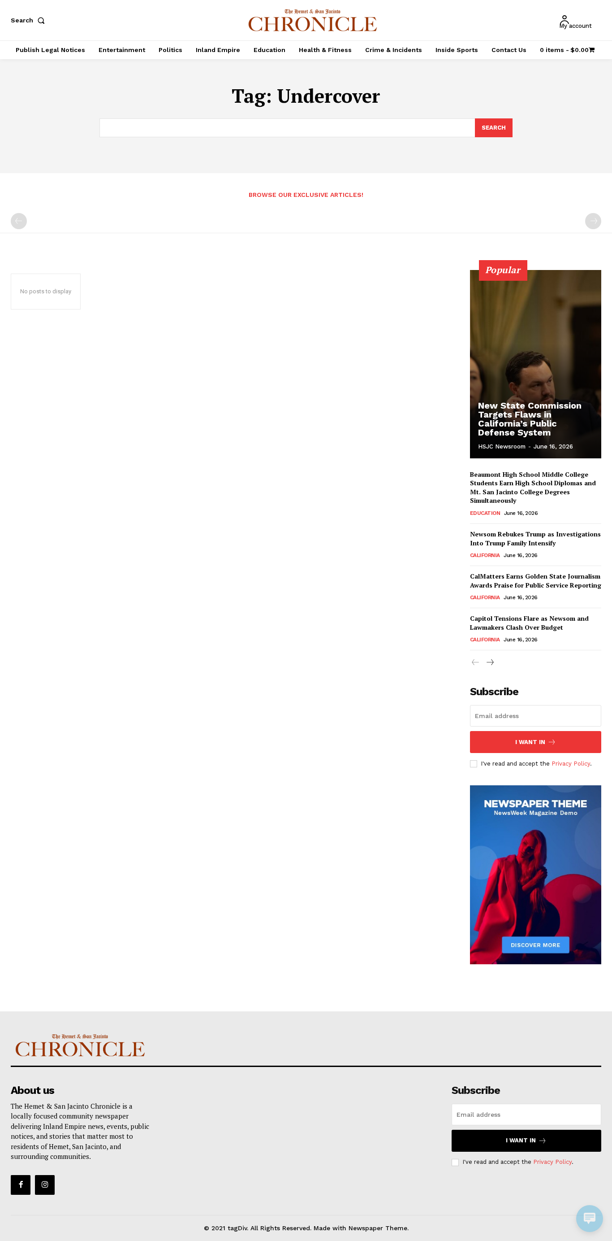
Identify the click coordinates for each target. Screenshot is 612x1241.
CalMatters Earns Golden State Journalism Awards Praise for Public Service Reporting (535, 580)
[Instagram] (45, 1185)
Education (485, 513)
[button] (29, 20)
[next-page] (490, 662)
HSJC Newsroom (502, 446)
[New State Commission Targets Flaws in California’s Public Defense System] (536, 364)
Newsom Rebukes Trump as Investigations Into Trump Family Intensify (535, 538)
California (485, 555)
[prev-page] (19, 221)
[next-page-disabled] (593, 221)
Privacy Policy (571, 763)
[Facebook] (20, 1185)
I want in (530, 742)
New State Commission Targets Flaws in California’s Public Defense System (530, 419)
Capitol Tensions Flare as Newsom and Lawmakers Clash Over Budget (529, 622)
